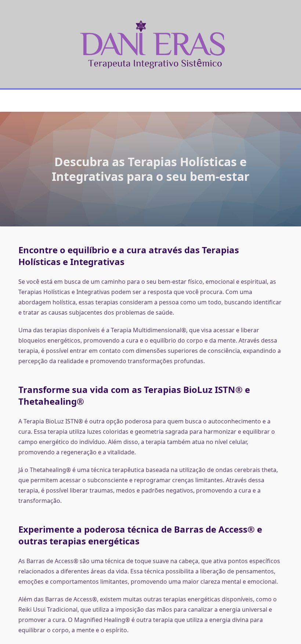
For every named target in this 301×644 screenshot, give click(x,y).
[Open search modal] (281, 100)
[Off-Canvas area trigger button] (21, 100)
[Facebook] (146, 101)
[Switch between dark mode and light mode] (271, 100)
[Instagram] (155, 101)
